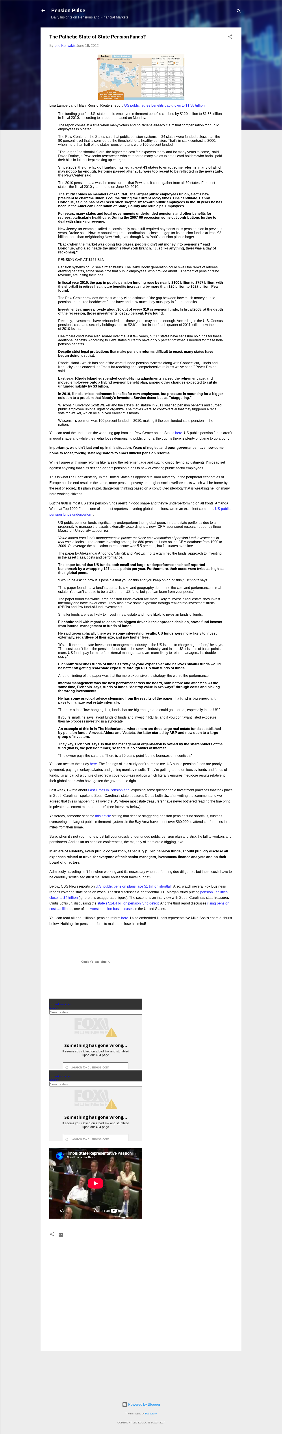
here (178, 433)
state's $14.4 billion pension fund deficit (128, 903)
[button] (230, 37)
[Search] (238, 12)
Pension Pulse (68, 10)
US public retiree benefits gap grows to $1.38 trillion (164, 105)
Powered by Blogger (143, 1404)
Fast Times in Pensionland (109, 790)
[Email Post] (60, 1236)
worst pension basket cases (111, 909)
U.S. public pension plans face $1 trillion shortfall (133, 886)
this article (103, 816)
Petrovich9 (151, 1413)
